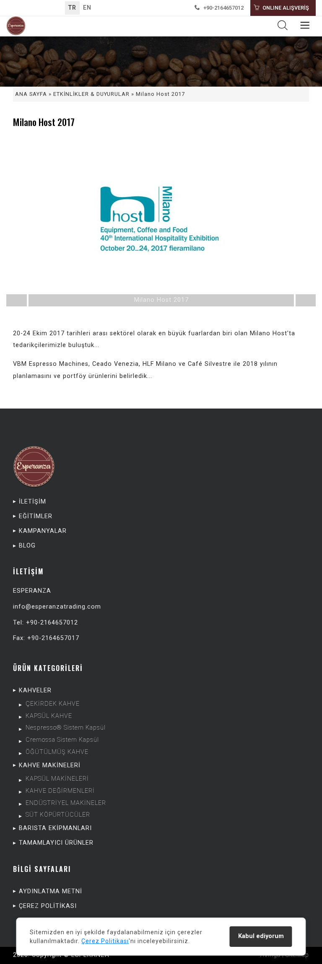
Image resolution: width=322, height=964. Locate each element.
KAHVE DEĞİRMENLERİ (60, 790)
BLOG (27, 545)
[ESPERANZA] (16, 26)
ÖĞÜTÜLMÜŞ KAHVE (57, 752)
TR (72, 7)
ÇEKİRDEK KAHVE (53, 703)
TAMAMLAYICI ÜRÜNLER (56, 842)
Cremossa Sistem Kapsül (62, 739)
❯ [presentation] (284, 225)
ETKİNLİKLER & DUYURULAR (91, 94)
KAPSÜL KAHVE (49, 716)
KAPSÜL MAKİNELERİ (57, 778)
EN (87, 7)
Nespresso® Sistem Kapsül (66, 727)
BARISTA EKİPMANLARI (55, 828)
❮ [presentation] (38, 225)
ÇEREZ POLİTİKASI (48, 906)
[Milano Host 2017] (161, 222)
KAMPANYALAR (43, 531)
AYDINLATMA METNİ (50, 891)
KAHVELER (35, 690)
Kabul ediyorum (261, 936)
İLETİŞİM (32, 501)
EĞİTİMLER (35, 516)
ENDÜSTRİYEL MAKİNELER (66, 803)
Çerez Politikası (105, 941)
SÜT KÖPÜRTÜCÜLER (58, 814)
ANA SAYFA (31, 94)
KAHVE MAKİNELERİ (49, 765)
